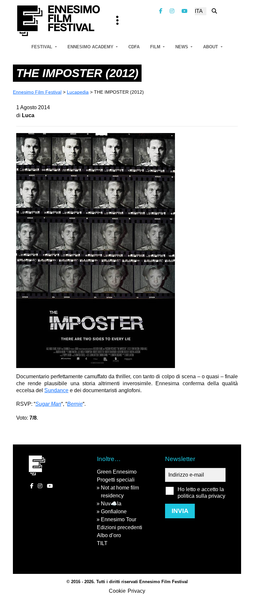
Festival (42, 46)
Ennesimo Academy (91, 46)
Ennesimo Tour (118, 519)
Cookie (117, 591)
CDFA (134, 46)
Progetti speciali (116, 480)
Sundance (56, 390)
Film (156, 46)
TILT (102, 543)
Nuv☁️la (111, 503)
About (211, 46)
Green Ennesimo (117, 472)
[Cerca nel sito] (214, 11)
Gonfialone (114, 511)
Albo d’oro (109, 535)
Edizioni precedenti (119, 527)
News (182, 46)
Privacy (136, 591)
